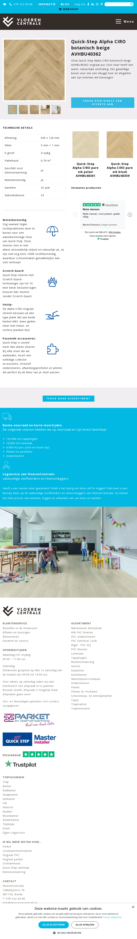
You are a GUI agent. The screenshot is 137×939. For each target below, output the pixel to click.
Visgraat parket (13, 859)
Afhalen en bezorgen (16, 632)
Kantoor (8, 807)
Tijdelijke (9, 824)
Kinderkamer (11, 820)
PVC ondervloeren (83, 636)
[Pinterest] (102, 4)
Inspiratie (47, 4)
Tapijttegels (79, 657)
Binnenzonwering (82, 662)
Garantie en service (15, 640)
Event (6, 828)
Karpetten (77, 670)
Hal (5, 803)
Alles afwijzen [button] (85, 924)
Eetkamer (9, 799)
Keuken (7, 811)
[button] (68, 933)
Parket (75, 687)
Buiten (7, 786)
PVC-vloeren (79, 649)
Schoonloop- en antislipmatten (91, 695)
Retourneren (11, 636)
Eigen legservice (14, 832)
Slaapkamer (10, 794)
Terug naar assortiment (68, 398)
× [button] (133, 907)
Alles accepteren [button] (53, 924)
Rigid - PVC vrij (81, 645)
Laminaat (77, 653)
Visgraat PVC (11, 855)
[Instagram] (97, 4)
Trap (6, 782)
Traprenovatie (80, 708)
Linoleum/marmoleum (17, 850)
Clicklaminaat (11, 863)
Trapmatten (79, 704)
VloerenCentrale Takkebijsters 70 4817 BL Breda (14, 890)
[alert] (68, 921)
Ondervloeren (80, 683)
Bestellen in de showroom (20, 628)
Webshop (70, 9)
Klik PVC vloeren (82, 632)
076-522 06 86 (23, 4)
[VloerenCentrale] (21, 21)
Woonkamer (11, 815)
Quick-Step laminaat (16, 867)
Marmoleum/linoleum (85, 679)
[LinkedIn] (92, 4)
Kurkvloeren (79, 674)
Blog (65, 4)
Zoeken (131, 4)
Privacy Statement (112, 917)
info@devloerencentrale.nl (20, 903)
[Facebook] (88, 4)
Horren (75, 666)
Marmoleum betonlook (86, 628)
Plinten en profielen (84, 691)
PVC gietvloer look (84, 640)
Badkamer (9, 790)
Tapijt (75, 700)
